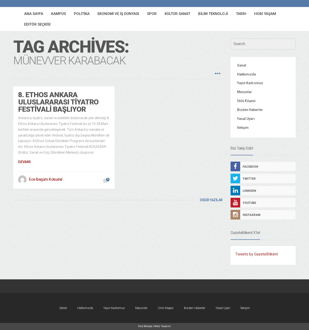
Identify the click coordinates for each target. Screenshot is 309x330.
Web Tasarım (162, 326)
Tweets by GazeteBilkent (256, 254)
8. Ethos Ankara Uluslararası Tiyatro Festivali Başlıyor (58, 101)
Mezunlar (244, 92)
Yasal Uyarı (246, 119)
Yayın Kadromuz (250, 83)
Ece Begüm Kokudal (45, 179)
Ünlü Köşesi (246, 101)
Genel (241, 65)
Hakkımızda (246, 74)
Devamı (24, 162)
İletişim (243, 128)
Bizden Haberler (250, 110)
